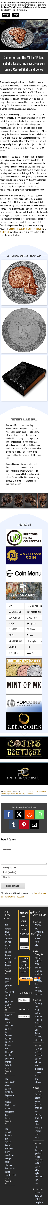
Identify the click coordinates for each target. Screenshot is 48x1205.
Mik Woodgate (7, 791)
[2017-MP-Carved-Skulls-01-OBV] (24, 308)
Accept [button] (16, 14)
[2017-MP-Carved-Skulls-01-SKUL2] (24, 494)
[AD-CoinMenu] (24, 566)
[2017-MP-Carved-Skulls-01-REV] (24, 260)
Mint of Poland (20, 794)
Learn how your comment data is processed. (23, 895)
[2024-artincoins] (24, 713)
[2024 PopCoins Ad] (24, 695)
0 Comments (29, 794)
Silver (7, 794)
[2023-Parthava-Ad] (24, 548)
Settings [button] (6, 14)
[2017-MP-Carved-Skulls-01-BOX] (24, 356)
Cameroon (12, 794)
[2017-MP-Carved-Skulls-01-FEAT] (24, 20)
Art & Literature (36, 791)
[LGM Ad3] (24, 584)
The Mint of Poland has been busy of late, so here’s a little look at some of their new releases (39, 1065)
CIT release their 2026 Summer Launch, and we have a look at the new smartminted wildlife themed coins (9, 947)
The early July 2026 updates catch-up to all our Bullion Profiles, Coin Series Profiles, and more (38, 976)
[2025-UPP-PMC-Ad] (24, 530)
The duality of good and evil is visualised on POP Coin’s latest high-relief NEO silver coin (39, 1165)
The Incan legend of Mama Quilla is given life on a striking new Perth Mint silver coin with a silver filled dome (39, 1116)
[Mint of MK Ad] (24, 678)
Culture (43, 791)
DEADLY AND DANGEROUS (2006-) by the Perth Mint (40, 935)
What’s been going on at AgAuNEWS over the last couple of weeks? (9, 992)
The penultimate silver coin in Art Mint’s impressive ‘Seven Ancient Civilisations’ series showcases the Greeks (9, 1098)
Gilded (3, 794)
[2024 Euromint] (24, 660)
